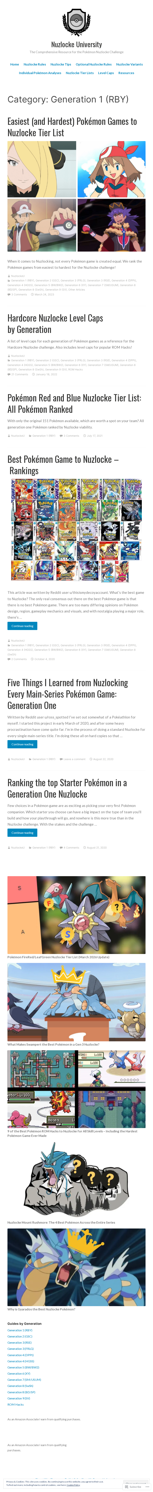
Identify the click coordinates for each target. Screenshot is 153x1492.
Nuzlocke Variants (129, 64)
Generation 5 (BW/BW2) (48, 285)
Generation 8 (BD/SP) (21, 1392)
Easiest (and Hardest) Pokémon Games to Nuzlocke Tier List (72, 126)
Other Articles (76, 289)
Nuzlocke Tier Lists (80, 73)
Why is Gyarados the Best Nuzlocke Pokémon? (41, 1309)
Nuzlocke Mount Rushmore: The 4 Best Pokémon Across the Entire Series (61, 1222)
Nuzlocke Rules (35, 64)
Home (14, 64)
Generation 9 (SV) (56, 289)
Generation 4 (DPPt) (124, 280)
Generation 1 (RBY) (22, 280)
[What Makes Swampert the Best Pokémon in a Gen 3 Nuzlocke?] (76, 1002)
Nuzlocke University (76, 44)
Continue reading (20, 627)
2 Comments (19, 659)
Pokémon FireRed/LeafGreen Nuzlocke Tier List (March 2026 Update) (58, 957)
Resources (126, 73)
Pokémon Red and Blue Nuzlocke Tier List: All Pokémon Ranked (74, 403)
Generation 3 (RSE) (98, 280)
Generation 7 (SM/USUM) (103, 285)
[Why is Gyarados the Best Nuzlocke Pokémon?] (76, 1267)
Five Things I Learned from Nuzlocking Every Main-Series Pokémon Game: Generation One (67, 694)
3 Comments (19, 294)
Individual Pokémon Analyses (40, 73)
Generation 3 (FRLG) (73, 280)
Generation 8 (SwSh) (31, 289)
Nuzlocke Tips (61, 64)
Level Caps (106, 73)
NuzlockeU (18, 275)
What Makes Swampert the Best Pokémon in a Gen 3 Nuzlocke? (53, 1044)
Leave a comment (74, 759)
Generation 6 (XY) (75, 285)
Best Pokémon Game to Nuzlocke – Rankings (63, 464)
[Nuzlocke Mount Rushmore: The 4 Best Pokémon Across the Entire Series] (76, 1180)
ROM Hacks (75, 369)
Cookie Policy (73, 1485)
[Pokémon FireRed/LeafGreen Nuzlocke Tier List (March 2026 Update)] (76, 915)
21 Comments (19, 374)
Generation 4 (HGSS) (20, 285)
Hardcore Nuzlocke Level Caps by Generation (55, 323)
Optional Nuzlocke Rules (94, 64)
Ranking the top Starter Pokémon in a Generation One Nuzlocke (67, 788)
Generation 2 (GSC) (47, 280)
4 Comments (71, 847)
